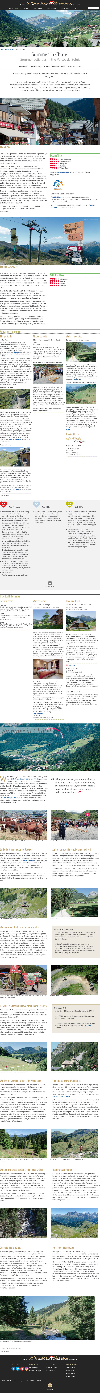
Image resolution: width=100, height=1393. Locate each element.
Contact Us (51, 1371)
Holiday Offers (70, 1368)
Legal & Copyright (35, 1371)
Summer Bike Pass (14, 439)
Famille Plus (56, 197)
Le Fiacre (71, 665)
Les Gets (20, 779)
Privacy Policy (33, 1368)
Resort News (70, 1371)
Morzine (27, 779)
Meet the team (52, 1368)
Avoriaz (36, 779)
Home (2, 49)
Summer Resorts (9, 49)
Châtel (16, 352)
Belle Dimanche (29, 860)
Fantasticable (14, 489)
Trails (12, 432)
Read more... (77, 380)
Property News (71, 1374)
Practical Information (61, 172)
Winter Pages (70, 1376)
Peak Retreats (38, 713)
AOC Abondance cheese (61, 1096)
